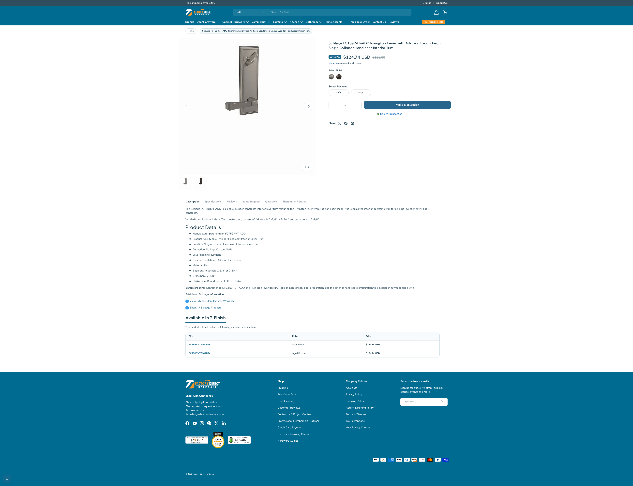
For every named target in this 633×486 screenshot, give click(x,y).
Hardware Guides (288, 441)
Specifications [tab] (213, 201)
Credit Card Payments (291, 427)
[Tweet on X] (339, 123)
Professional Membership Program (298, 421)
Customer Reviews (289, 408)
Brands (427, 3)
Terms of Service (356, 414)
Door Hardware (206, 22)
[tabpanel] (312, 258)
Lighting (278, 22)
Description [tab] (192, 201)
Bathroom (312, 22)
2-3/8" (338, 92)
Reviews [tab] (231, 201)
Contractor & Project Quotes (294, 414)
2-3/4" (361, 92)
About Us (442, 3)
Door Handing (286, 401)
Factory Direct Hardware (204, 474)
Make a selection (407, 105)
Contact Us (379, 22)
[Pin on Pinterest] (352, 123)
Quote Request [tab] (251, 201)
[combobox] (322, 12)
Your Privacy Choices (358, 427)
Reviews (394, 22)
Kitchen (294, 22)
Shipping (333, 63)
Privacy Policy (354, 394)
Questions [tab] (271, 201)
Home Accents (333, 22)
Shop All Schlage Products (205, 307)
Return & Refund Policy (360, 408)
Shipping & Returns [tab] (294, 201)
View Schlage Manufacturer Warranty (212, 301)
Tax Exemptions (355, 421)
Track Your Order (359, 22)
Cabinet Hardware (233, 22)
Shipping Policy (355, 401)
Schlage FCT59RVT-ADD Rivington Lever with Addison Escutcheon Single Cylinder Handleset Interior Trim (256, 30)
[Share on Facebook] (346, 123)
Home (191, 30)
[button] (445, 12)
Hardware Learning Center (293, 434)
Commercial (259, 22)
